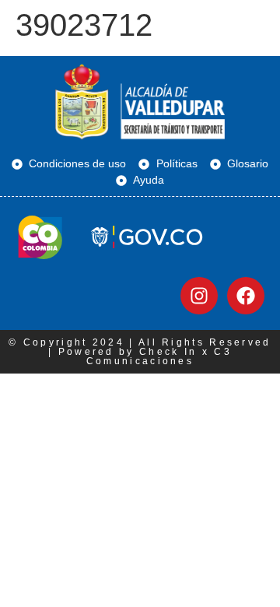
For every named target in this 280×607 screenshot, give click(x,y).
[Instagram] (199, 295)
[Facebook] (245, 295)
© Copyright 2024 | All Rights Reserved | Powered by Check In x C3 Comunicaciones (140, 352)
